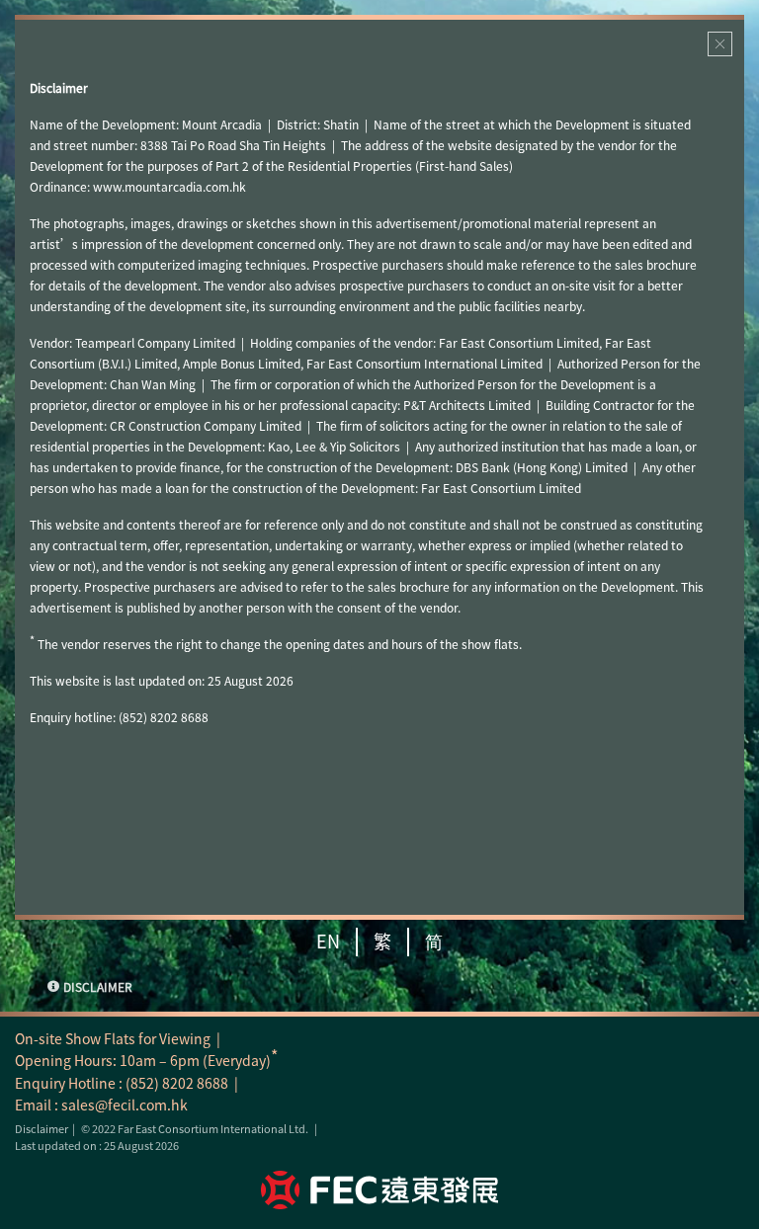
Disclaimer (41, 1128)
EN (328, 941)
